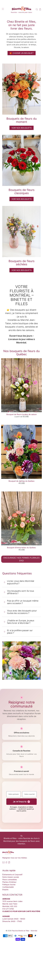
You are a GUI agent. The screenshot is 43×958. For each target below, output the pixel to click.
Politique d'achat (8, 884)
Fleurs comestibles (9, 879)
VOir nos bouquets (21, 128)
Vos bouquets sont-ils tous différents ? (20, 592)
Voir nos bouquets (21, 199)
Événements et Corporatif (12, 874)
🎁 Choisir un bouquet (22, 53)
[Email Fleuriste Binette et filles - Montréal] (3, 863)
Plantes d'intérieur (9, 882)
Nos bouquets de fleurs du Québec (21, 352)
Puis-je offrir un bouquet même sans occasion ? (22, 602)
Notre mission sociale (10, 877)
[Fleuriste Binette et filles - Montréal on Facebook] (6, 863)
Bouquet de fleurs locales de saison (21, 414)
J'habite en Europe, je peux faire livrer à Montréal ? (20, 621)
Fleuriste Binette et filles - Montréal (24, 931)
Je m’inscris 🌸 (21, 801)
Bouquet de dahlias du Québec (22, 481)
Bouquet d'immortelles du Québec (21, 547)
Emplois (5, 889)
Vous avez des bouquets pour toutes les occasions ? (22, 611)
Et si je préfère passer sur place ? (20, 631)
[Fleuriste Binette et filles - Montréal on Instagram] (9, 863)
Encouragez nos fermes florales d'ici (21, 559)
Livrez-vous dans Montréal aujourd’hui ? (20, 582)
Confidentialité (8, 887)
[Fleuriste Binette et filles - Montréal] (21, 8)
